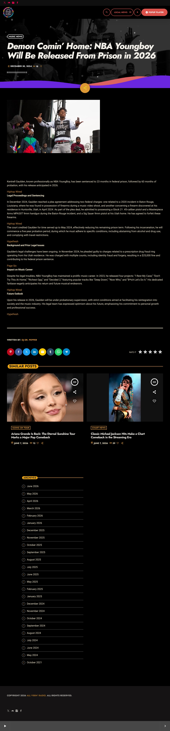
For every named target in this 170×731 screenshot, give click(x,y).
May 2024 (32, 655)
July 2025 (32, 567)
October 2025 (34, 544)
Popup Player (154, 12)
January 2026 (34, 523)
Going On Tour (20, 427)
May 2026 (32, 493)
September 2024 (36, 625)
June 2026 (33, 486)
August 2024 (34, 632)
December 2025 (35, 530)
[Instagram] (13, 3)
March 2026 (33, 508)
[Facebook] (17, 3)
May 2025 (32, 581)
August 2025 (34, 559)
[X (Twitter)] (4, 3)
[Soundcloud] (9, 3)
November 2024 (35, 611)
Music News (15, 36)
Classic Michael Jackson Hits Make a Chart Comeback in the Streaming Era (118, 436)
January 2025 (34, 596)
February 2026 (35, 515)
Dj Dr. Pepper (29, 339)
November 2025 (35, 537)
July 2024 (32, 640)
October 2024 (34, 618)
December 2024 (35, 603)
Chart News (99, 427)
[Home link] (8, 12)
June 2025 (33, 574)
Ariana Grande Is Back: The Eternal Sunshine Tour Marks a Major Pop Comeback (43, 436)
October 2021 (34, 662)
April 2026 (32, 501)
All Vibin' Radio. (36, 695)
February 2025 (35, 589)
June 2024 (33, 647)
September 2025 (36, 552)
